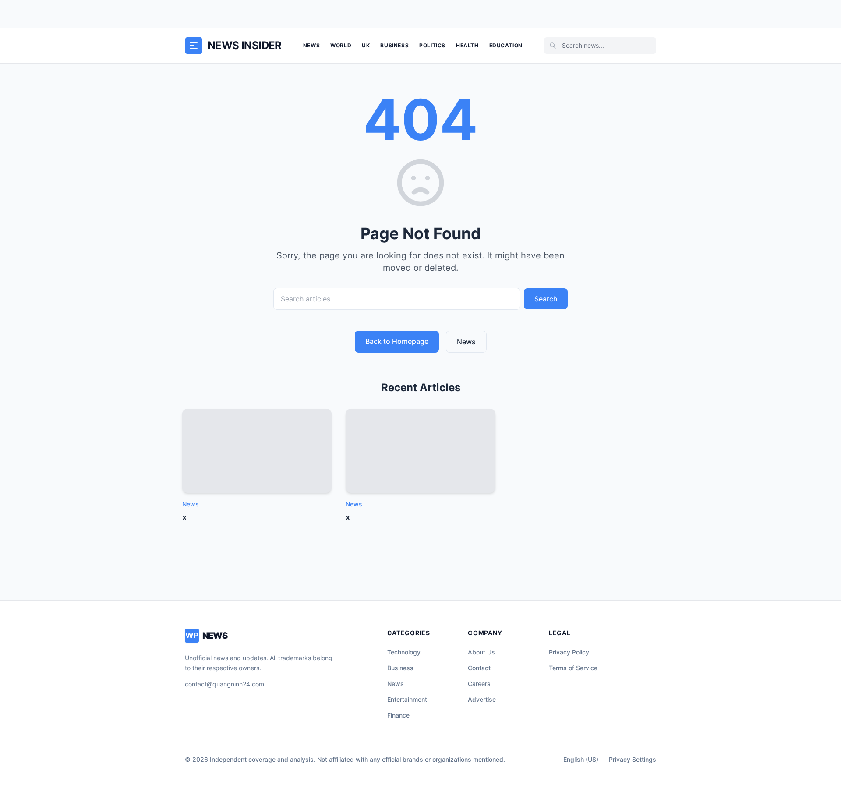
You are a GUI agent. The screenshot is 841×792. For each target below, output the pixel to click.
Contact (479, 668)
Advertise (482, 699)
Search (545, 298)
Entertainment (407, 699)
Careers (479, 683)
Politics (432, 45)
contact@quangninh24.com (224, 684)
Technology (403, 652)
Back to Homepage (396, 341)
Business (394, 45)
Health (467, 45)
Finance (398, 715)
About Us (481, 652)
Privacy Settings (632, 759)
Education (506, 45)
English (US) (580, 759)
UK (366, 45)
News (311, 45)
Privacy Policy (569, 652)
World (340, 45)
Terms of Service (573, 668)
